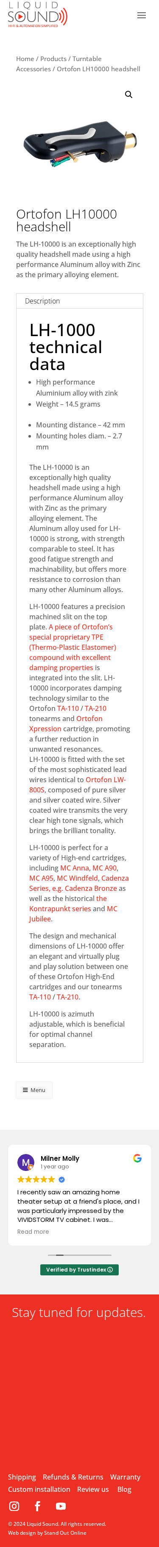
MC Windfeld (77, 878)
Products (53, 58)
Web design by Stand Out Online (47, 1532)
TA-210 (95, 708)
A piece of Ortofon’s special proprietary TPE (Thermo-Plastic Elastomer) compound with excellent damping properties (72, 647)
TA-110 (68, 708)
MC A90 (104, 868)
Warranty (125, 1477)
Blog (124, 1489)
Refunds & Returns (73, 1477)
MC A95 (41, 878)
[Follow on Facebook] (41, 1506)
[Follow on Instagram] (18, 1506)
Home (25, 58)
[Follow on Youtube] (61, 1506)
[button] (129, 94)
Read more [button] (33, 1232)
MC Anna (74, 868)
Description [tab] (42, 301)
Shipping (22, 1477)
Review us (93, 1489)
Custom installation (39, 1489)
